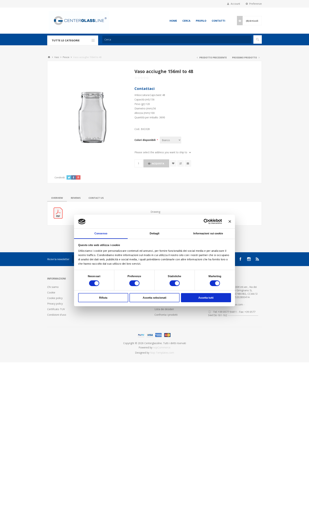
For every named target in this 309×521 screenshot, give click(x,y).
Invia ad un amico (188, 163)
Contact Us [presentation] (96, 197)
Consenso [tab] (100, 233)
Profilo (201, 20)
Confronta (180, 163)
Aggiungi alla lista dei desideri (173, 163)
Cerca (186, 20)
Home (173, 20)
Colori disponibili (145, 140)
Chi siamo (53, 287)
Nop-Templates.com (162, 352)
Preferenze (255, 3)
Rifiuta (103, 297)
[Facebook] (240, 259)
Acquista (158, 163)
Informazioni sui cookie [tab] (208, 233)
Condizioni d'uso (56, 314)
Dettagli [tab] (155, 233)
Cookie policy (55, 298)
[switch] (134, 283)
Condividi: (60, 177)
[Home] (49, 57)
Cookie (51, 292)
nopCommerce (161, 347)
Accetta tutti (206, 297)
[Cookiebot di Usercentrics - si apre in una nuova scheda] (206, 221)
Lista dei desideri (164, 309)
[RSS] (257, 259)
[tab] (57, 198)
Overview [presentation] (57, 197)
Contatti (218, 20)
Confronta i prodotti (166, 314)
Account (235, 3)
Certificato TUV (56, 309)
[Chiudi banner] (230, 221)
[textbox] (177, 39)
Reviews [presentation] (76, 197)
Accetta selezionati (154, 297)
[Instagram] (249, 259)
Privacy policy (55, 303)
